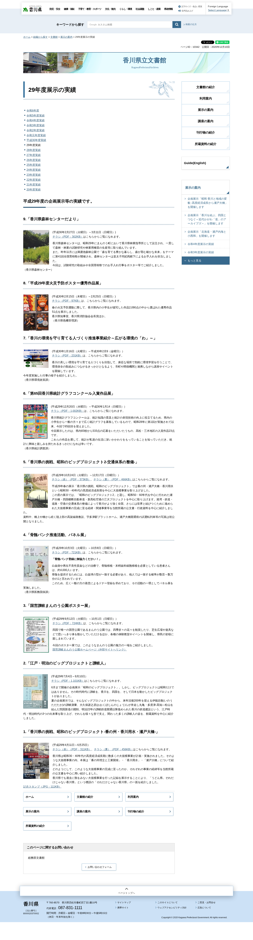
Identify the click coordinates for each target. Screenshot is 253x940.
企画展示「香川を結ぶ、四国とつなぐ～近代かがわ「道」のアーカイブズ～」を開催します (207, 219)
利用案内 (133, 796)
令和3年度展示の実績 (201, 252)
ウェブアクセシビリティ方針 (172, 907)
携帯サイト (123, 907)
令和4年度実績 (36, 120)
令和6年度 (33, 110)
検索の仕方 (191, 24)
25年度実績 (34, 164)
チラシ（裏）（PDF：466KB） (112, 479)
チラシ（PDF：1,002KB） (67, 410)
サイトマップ (124, 902)
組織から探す (40, 37)
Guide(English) (195, 163)
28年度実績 (34, 150)
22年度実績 (34, 179)
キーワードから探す (70, 24)
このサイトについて (167, 902)
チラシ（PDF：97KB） (66, 300)
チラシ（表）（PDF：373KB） (71, 479)
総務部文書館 (36, 857)
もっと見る (194, 260)
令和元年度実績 (36, 135)
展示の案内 (66, 37)
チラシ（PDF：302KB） (67, 236)
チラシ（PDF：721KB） (67, 552)
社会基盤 (140, 9)
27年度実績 (34, 155)
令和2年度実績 (36, 130)
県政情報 (168, 9)
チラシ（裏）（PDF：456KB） (113, 749)
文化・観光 (110, 9)
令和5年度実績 (36, 115)
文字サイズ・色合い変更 (191, 6)
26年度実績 (34, 160)
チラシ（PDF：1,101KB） (67, 680)
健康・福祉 (69, 9)
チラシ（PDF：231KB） (67, 355)
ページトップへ (126, 893)
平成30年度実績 (36, 140)
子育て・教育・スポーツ (89, 9)
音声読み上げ (187, 11)
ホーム (26, 37)
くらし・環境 (125, 9)
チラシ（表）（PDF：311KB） (71, 749)
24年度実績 (34, 169)
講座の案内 (84, 811)
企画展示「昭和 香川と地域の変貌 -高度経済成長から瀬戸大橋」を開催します (208, 202)
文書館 (54, 37)
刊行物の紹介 (136, 811)
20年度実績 (34, 189)
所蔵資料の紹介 (35, 825)
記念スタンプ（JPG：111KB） (42, 786)
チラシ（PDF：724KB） (67, 623)
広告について (204, 907)
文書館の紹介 (85, 796)
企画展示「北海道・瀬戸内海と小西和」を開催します (207, 233)
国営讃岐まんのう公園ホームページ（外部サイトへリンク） (89, 649)
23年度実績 (34, 174)
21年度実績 (34, 184)
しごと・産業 (154, 9)
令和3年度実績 (36, 125)
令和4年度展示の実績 (201, 244)
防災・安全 (55, 9)
